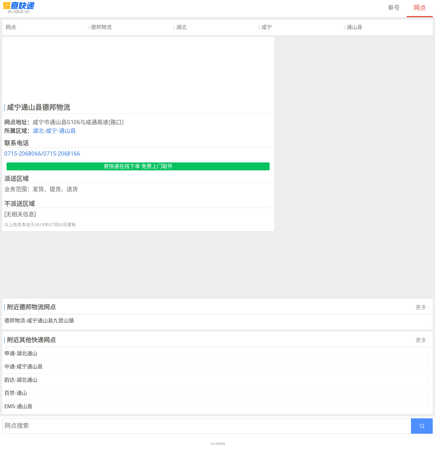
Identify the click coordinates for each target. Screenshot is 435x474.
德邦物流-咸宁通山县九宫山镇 (39, 321)
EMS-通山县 (18, 406)
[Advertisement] (138, 69)
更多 (421, 307)
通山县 (354, 27)
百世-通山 (15, 393)
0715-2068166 (61, 153)
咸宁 (266, 27)
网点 (420, 8)
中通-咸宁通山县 (23, 367)
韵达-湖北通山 (20, 380)
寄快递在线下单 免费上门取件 (138, 166)
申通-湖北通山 (20, 353)
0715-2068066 (22, 153)
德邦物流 (101, 27)
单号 (394, 8)
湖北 (181, 27)
